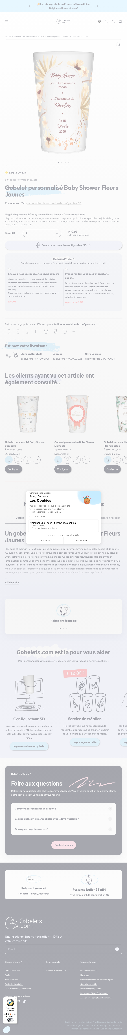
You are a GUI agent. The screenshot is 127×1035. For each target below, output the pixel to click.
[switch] (10, 1020)
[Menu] (16, 999)
